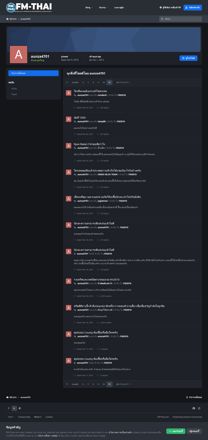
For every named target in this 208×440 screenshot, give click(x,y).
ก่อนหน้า (75, 82)
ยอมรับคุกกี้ (178, 431)
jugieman (103, 200)
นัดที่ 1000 (80, 117)
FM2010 (122, 95)
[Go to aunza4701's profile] (68, 93)
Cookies (49, 417)
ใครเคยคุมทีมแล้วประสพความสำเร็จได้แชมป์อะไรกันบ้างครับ (107, 170)
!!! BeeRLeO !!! (105, 283)
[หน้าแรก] (67, 82)
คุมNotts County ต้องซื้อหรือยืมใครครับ (96, 332)
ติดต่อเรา (38, 417)
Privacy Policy (24, 417)
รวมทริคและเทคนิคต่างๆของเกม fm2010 (96, 279)
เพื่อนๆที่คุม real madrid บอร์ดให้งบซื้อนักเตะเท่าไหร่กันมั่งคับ (107, 197)
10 (104, 82)
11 (109, 82)
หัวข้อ (14, 88)
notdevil (102, 95)
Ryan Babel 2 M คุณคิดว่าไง (89, 144)
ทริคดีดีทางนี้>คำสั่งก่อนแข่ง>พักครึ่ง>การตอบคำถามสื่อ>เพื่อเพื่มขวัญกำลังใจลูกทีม (119, 306)
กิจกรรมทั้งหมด (18, 73)
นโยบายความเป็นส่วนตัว (120, 432)
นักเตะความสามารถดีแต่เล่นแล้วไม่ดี (94, 223)
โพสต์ (14, 94)
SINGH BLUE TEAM (107, 174)
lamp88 (102, 121)
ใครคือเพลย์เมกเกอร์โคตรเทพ (90, 91)
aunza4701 (83, 95)
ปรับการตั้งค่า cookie (48, 435)
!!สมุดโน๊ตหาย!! (105, 309)
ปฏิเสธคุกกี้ (194, 431)
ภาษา (10, 417)
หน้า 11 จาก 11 (122, 82)
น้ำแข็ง (101, 147)
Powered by (187, 417)
